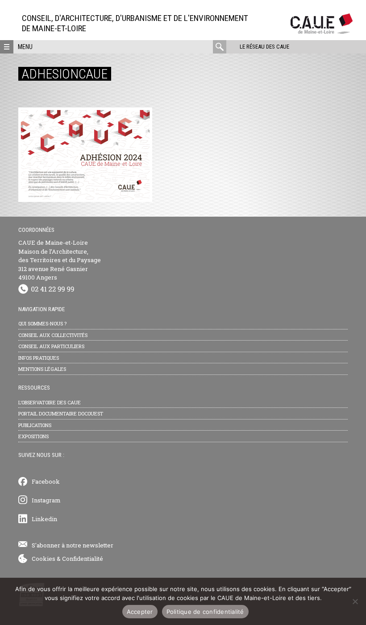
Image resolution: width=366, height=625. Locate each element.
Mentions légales (42, 369)
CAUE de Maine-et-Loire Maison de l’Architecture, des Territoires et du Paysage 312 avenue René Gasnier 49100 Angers (59, 259)
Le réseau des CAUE (264, 46)
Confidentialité (82, 559)
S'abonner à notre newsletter (72, 545)
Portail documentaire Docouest (60, 413)
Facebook (46, 481)
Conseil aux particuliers (51, 346)
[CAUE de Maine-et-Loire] (322, 31)
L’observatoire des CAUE (49, 402)
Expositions (33, 436)
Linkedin (44, 519)
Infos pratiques (38, 357)
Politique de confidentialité (205, 611)
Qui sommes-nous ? (42, 323)
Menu (25, 46)
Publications (34, 425)
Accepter (140, 611)
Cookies (43, 559)
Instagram (46, 500)
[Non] (354, 601)
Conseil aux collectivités (52, 335)
